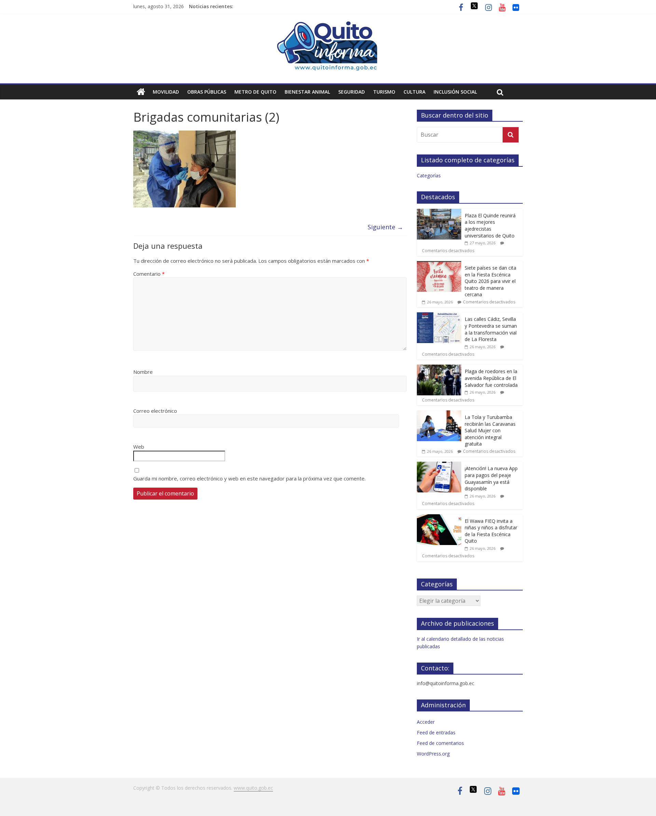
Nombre (143, 371)
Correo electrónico (155, 410)
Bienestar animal (307, 92)
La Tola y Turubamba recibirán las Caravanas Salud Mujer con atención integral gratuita (490, 430)
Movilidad (166, 92)
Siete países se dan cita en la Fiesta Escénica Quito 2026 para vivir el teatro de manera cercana (490, 281)
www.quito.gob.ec (253, 788)
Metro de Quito (255, 92)
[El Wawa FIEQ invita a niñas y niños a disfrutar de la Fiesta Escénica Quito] (439, 518)
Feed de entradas (436, 732)
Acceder (426, 722)
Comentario (149, 273)
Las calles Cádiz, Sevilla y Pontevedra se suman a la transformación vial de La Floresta (491, 329)
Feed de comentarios (440, 743)
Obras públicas (206, 92)
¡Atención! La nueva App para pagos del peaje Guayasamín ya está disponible (491, 478)
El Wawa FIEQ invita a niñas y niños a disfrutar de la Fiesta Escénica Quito (491, 531)
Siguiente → (385, 227)
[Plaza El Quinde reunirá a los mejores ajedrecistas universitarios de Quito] (439, 212)
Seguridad (351, 92)
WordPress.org (433, 753)
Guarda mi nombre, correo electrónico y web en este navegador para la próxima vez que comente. (249, 478)
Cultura (414, 92)
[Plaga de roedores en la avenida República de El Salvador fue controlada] (439, 368)
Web (138, 446)
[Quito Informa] (328, 24)
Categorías (429, 175)
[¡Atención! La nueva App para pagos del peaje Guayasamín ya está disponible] (439, 465)
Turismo (384, 92)
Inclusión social (455, 92)
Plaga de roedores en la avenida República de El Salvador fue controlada (491, 378)
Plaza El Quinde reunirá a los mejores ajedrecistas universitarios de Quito (490, 225)
